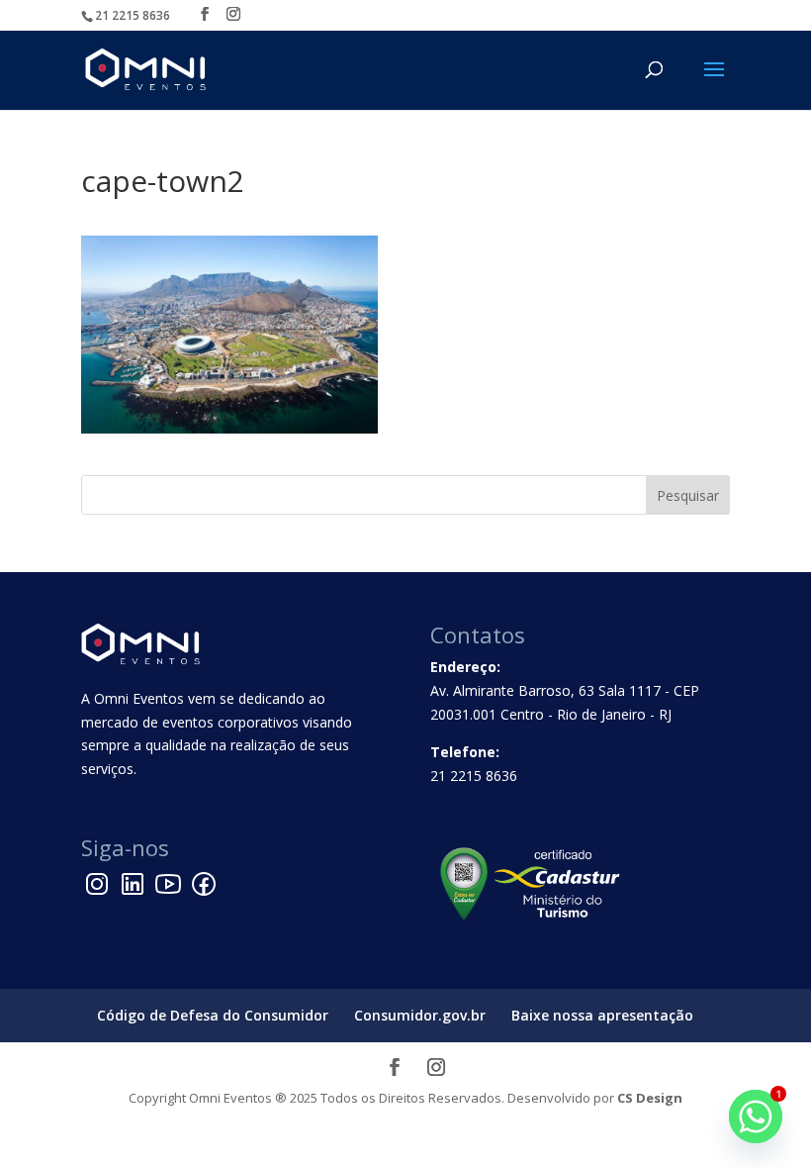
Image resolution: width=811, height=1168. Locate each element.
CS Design (649, 1098)
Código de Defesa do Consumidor (212, 1015)
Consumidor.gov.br (420, 1015)
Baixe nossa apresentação (602, 1015)
